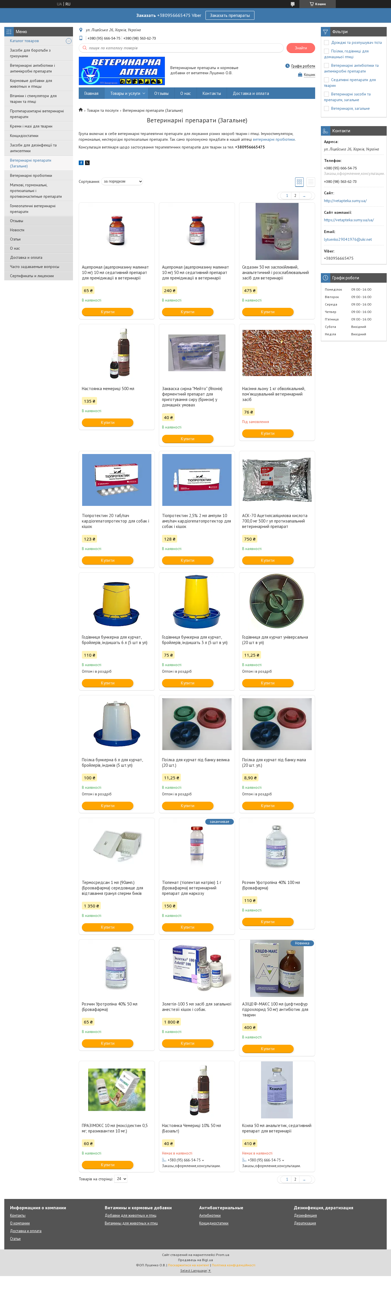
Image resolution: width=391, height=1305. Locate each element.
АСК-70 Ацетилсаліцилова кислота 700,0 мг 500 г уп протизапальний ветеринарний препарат (274, 521)
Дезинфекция (305, 1215)
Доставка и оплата (26, 257)
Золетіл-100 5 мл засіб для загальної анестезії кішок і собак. (197, 1006)
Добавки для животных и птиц (130, 1215)
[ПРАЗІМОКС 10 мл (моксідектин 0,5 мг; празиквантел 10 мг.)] (117, 1089)
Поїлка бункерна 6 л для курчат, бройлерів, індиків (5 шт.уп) (112, 762)
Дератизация (305, 1223)
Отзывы (16, 220)
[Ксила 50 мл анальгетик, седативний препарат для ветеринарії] (277, 1089)
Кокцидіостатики (24, 135)
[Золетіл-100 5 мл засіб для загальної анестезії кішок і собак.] (197, 968)
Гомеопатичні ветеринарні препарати (33, 208)
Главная (91, 93)
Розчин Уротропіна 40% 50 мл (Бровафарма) (109, 1006)
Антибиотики (210, 1215)
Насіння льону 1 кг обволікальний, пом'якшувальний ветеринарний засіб (273, 394)
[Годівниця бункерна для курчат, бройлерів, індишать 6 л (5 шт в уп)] (117, 601)
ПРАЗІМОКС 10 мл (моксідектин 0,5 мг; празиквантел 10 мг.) (115, 1128)
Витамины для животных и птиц (131, 1223)
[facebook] (81, 163)
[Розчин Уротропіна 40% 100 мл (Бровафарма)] (277, 846)
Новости (17, 229)
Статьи (15, 239)
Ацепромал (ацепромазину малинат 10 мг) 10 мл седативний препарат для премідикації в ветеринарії (115, 272)
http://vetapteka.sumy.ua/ (345, 200)
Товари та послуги (103, 110)
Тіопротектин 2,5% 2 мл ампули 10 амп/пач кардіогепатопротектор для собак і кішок (196, 521)
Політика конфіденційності (233, 1265)
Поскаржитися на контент (188, 1265)
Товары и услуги (125, 93)
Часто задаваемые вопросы (34, 266)
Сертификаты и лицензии (32, 275)
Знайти (301, 48)
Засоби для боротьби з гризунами (30, 53)
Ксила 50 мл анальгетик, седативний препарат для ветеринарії (276, 1128)
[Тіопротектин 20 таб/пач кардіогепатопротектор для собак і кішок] (117, 479)
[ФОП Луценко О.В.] (122, 70)
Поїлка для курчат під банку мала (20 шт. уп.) (274, 762)
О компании (20, 1223)
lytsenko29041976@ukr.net (348, 239)
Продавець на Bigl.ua (195, 1260)
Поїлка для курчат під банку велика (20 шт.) (196, 762)
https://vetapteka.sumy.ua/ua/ (349, 219)
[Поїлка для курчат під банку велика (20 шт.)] (197, 724)
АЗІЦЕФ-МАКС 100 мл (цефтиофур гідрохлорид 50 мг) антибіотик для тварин (275, 1009)
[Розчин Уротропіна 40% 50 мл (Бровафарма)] (117, 968)
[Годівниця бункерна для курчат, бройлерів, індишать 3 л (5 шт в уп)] (197, 601)
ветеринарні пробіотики (274, 139)
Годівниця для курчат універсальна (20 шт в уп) (275, 639)
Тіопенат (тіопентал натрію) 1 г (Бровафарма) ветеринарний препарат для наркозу (191, 888)
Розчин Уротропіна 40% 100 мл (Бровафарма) (271, 885)
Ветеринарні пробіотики (31, 175)
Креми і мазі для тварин (31, 126)
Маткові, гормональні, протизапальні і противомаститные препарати (36, 190)
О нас (15, 248)
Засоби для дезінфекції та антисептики (33, 147)
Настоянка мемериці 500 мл (108, 388)
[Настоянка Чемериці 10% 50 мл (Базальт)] (197, 1089)
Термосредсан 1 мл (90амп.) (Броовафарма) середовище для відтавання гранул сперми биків (112, 888)
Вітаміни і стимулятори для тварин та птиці (33, 98)
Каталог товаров (24, 40)
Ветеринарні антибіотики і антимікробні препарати (32, 68)
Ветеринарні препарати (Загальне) (30, 163)
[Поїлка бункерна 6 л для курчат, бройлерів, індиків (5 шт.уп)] (117, 724)
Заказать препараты (230, 15)
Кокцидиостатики (213, 1223)
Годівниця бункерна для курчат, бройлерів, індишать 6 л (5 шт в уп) (114, 639)
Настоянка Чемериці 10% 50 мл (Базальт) (191, 1128)
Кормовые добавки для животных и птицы (31, 83)
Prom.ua (222, 1255)
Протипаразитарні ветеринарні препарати (37, 113)
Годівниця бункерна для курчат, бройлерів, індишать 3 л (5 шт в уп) (195, 639)
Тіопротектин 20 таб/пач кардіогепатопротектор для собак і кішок (115, 521)
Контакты (212, 93)
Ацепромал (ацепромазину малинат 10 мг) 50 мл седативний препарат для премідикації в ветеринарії (195, 272)
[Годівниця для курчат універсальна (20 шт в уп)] (277, 601)
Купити (107, 311)
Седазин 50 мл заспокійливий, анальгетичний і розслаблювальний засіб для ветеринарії (275, 272)
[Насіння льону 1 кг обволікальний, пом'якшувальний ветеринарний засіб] (277, 352)
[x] (87, 163)
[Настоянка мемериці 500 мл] (117, 352)
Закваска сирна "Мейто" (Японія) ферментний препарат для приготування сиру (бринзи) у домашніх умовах (192, 397)
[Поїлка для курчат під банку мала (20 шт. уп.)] (277, 724)
